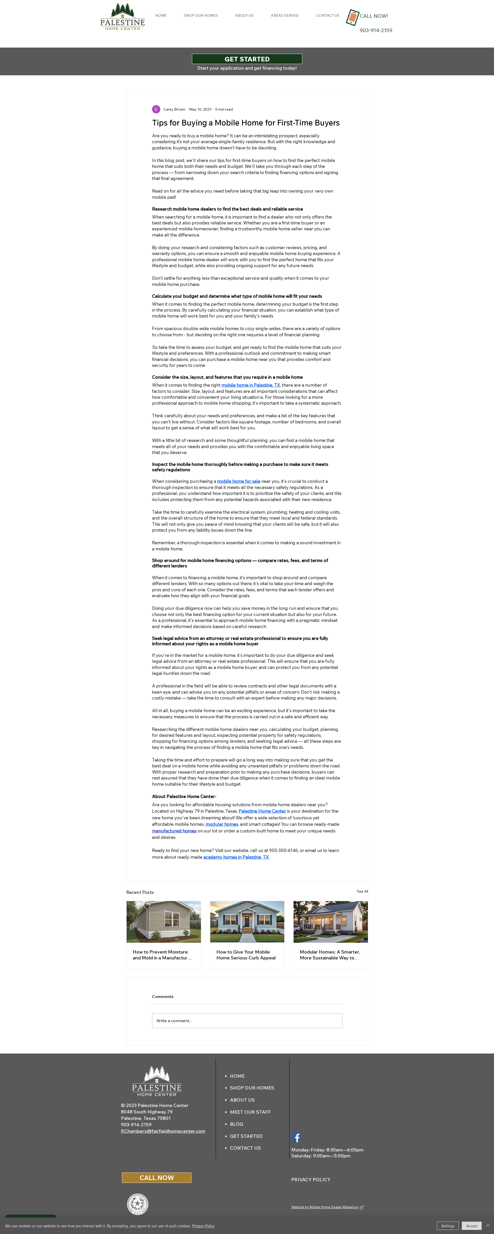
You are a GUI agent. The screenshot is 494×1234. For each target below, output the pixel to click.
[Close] (488, 1226)
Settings (447, 1225)
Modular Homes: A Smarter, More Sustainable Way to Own (330, 955)
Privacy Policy (203, 1225)
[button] (284, 15)
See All (362, 891)
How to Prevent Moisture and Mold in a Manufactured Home (163, 955)
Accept (471, 1225)
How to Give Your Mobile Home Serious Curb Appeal (246, 955)
